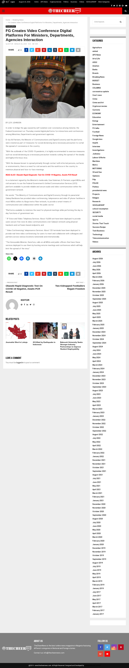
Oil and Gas (97, 172)
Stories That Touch (100, 223)
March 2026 (97, 277)
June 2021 (96, 482)
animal (95, 51)
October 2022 (98, 427)
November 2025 (98, 292)
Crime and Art (98, 103)
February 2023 (98, 413)
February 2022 (98, 453)
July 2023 (96, 394)
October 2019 (98, 555)
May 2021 (96, 486)
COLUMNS (96, 88)
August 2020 (97, 519)
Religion (95, 198)
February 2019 (98, 585)
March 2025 (97, 321)
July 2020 (96, 522)
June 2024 (96, 354)
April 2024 (96, 361)
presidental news (99, 190)
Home (36, 2)
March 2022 (97, 449)
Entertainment (98, 125)
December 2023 (98, 376)
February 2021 (98, 497)
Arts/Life (96, 59)
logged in (20, 363)
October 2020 (98, 511)
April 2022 (96, 446)
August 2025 (97, 303)
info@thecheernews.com (54, 653)
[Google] (100, 654)
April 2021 (96, 489)
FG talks (95, 128)
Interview (96, 147)
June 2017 (96, 596)
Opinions (96, 176)
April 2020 (96, 533)
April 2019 (96, 577)
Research (96, 201)
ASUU (94, 62)
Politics (66, 2)
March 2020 (97, 537)
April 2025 (96, 317)
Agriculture (97, 48)
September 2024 (99, 343)
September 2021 (99, 471)
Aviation (95, 66)
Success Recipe (99, 227)
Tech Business (98, 231)
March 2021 (97, 493)
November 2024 (98, 336)
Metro (95, 165)
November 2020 (98, 508)
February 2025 (98, 325)
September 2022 (99, 431)
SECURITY (96, 212)
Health (95, 143)
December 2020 (98, 504)
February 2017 (98, 610)
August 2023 (97, 391)
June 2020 (96, 526)
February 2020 (98, 541)
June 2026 (96, 266)
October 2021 (98, 468)
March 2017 (97, 607)
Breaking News (10, 26)
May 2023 (96, 401)
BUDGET (95, 81)
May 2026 (96, 270)
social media (97, 216)
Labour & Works (98, 158)
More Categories (104, 2)
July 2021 (96, 478)
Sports (95, 220)
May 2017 (96, 599)
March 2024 (97, 365)
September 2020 (99, 515)
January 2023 (98, 416)
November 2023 (98, 380)
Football (96, 132)
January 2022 (98, 456)
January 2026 (98, 284)
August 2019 (97, 563)
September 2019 (99, 559)
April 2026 (96, 273)
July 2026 (96, 262)
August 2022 (97, 434)
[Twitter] (107, 647)
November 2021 (98, 464)
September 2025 (99, 299)
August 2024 (97, 347)
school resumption (100, 209)
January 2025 (98, 328)
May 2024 (96, 358)
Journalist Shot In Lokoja (16, 342)
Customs (96, 110)
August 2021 (97, 475)
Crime (94, 99)
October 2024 (98, 339)
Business (74, 2)
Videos (81, 2)
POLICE (95, 183)
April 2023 (96, 405)
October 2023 (98, 383)
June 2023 (96, 398)
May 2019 (96, 574)
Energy (95, 121)
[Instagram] (114, 647)
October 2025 (98, 295)
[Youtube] (107, 654)
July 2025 (96, 306)
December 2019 (98, 548)
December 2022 (98, 420)
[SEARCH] (120, 21)
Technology (97, 235)
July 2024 (96, 350)
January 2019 (98, 588)
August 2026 (97, 259)
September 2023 (99, 387)
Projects (96, 194)
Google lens (97, 139)
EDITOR (10, 44)
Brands (95, 73)
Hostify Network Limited (92, 665)
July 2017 (96, 592)
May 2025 (96, 314)
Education (96, 117)
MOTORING (97, 168)
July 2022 (96, 438)
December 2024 (98, 332)
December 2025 (98, 288)
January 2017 (98, 614)
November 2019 (98, 552)
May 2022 (96, 442)
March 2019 (97, 581)
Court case (97, 95)
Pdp (94, 180)
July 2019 (96, 566)
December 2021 (98, 460)
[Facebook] (100, 647)
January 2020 (98, 544)
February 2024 (98, 369)
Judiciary (96, 154)
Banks (95, 70)
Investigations (98, 150)
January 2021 (98, 501)
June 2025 (96, 310)
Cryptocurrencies (55, 2)
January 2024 (98, 372)
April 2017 (96, 603)
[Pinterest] (121, 647)
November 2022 (98, 424)
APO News (44, 2)
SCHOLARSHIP (91, 2)
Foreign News (98, 136)
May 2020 (96, 530)
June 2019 (96, 570)
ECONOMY (96, 113)
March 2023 (97, 409)
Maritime (96, 161)
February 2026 (98, 281)
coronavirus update (100, 92)
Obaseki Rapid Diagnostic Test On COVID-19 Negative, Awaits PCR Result (46, 175)
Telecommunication (100, 238)
